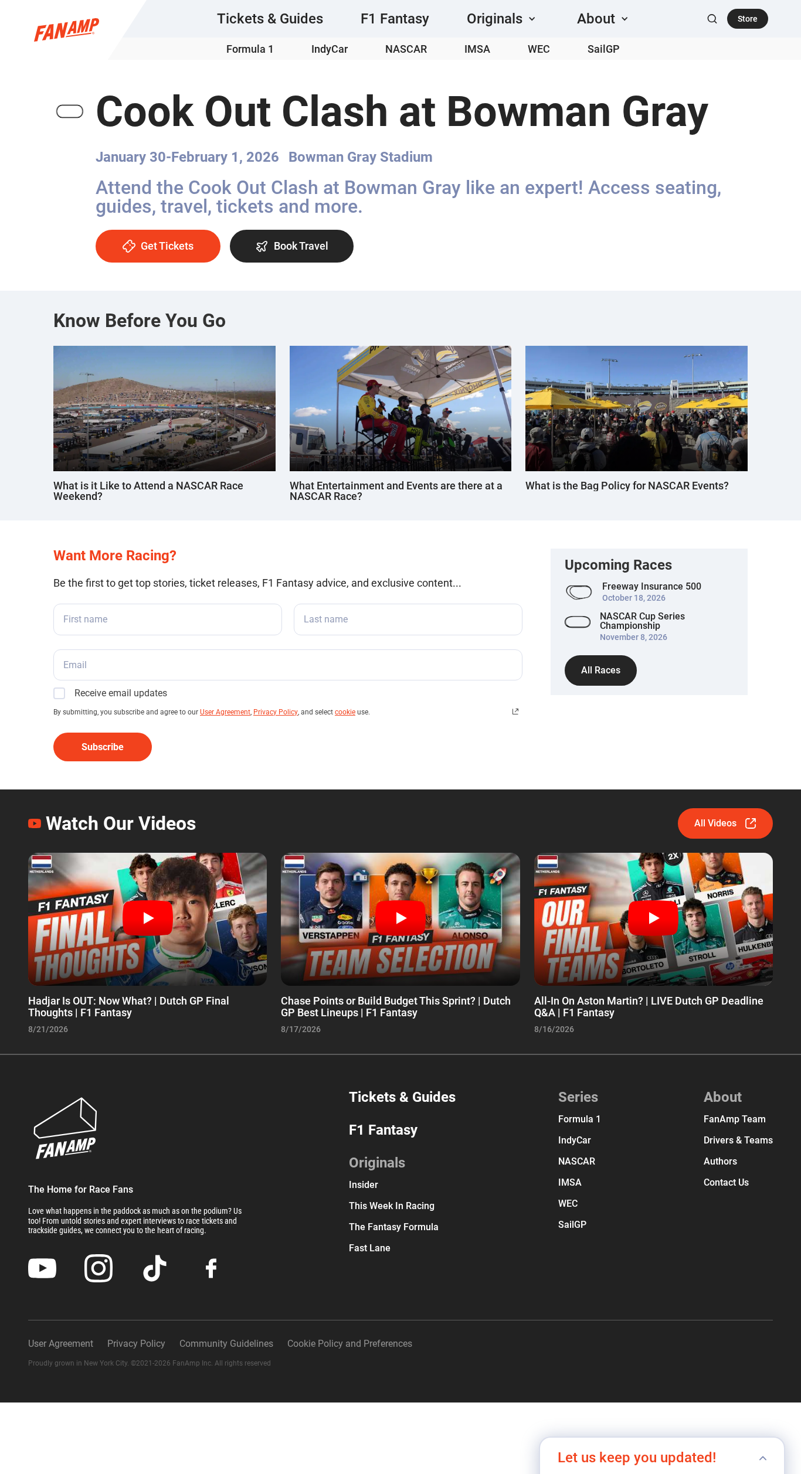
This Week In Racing (392, 1205)
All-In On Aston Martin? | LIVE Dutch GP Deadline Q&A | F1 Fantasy (648, 1007)
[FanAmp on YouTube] (42, 1268)
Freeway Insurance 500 (651, 586)
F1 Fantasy (395, 19)
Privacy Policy (275, 712)
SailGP (604, 49)
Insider (363, 1184)
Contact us (726, 1182)
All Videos (715, 823)
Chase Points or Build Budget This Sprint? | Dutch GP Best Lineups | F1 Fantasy (396, 1007)
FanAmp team (735, 1119)
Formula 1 (250, 49)
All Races (600, 670)
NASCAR (406, 49)
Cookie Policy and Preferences (349, 1343)
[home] (66, 30)
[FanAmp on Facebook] (211, 1268)
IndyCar (329, 49)
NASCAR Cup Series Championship (642, 621)
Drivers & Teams (738, 1140)
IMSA (477, 49)
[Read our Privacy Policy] (515, 711)
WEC (539, 49)
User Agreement (225, 712)
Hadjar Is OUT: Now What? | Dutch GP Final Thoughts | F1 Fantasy (128, 1007)
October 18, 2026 (634, 598)
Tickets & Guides (270, 19)
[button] (503, 19)
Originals (377, 1163)
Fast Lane (370, 1248)
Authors (720, 1161)
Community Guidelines (226, 1343)
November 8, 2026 (633, 637)
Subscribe (103, 747)
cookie (345, 712)
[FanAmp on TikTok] (155, 1268)
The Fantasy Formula (394, 1227)
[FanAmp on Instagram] (98, 1268)
